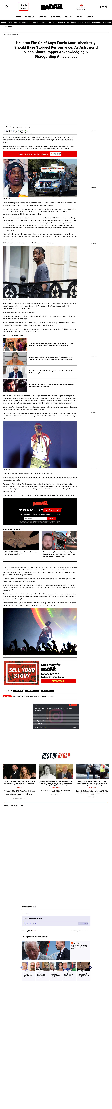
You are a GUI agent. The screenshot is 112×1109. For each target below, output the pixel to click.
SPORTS (89, 17)
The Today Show (47, 690)
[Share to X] (15, 131)
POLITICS (42, 17)
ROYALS (68, 17)
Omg (8, 34)
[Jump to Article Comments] (4, 131)
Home (4, 34)
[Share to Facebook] (9, 131)
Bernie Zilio (9, 126)
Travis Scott (15, 34)
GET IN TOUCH (58, 681)
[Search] (6, 7)
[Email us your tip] (23, 10)
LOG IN (104, 6)
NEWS (18, 17)
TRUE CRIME (56, 17)
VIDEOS (79, 17)
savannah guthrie (32, 690)
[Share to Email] (26, 131)
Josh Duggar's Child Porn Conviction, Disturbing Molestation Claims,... (33, 696)
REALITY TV (30, 17)
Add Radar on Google (26, 132)
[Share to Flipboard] (20, 131)
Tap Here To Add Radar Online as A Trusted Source (33, 154)
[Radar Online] (51, 7)
